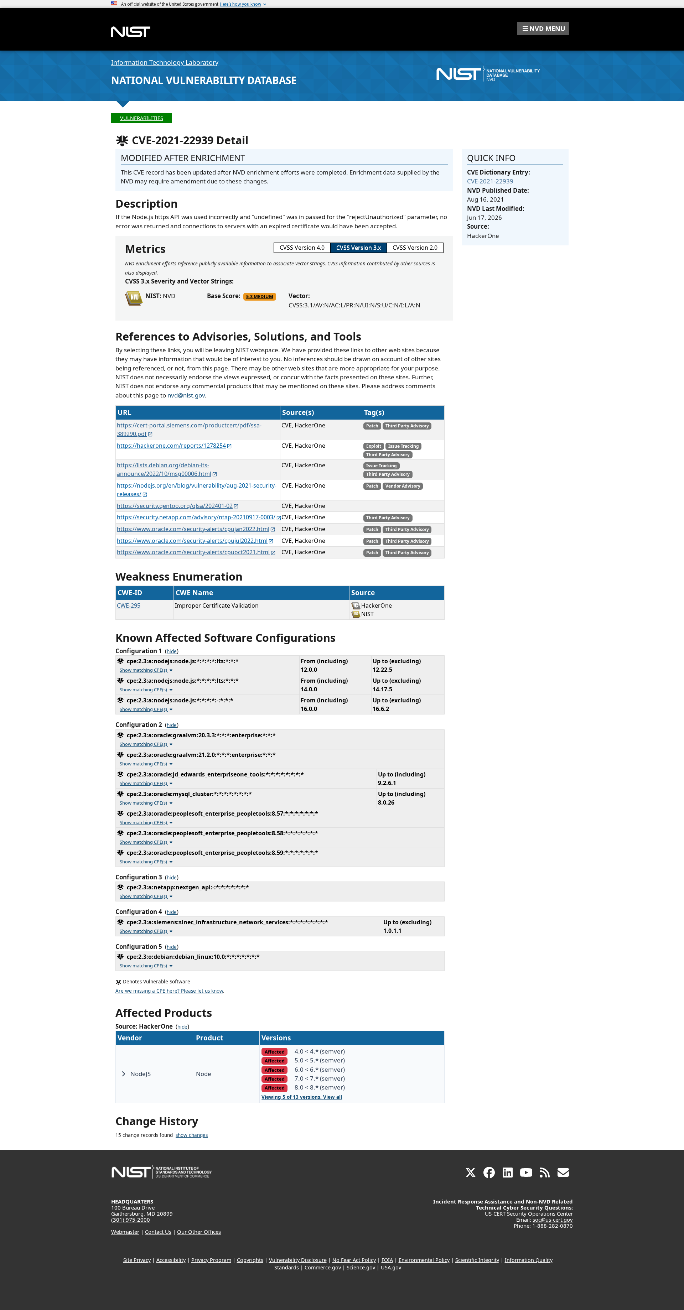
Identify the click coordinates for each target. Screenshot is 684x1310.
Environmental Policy (424, 1260)
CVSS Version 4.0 (302, 247)
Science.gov (361, 1267)
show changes (192, 1135)
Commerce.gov (323, 1267)
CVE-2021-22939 (490, 181)
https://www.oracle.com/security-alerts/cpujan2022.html (193, 529)
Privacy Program (211, 1260)
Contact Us (158, 1231)
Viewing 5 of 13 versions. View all (301, 1097)
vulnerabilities (141, 118)
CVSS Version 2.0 (415, 247)
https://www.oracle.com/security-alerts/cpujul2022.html (192, 541)
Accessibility (171, 1260)
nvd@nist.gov (186, 395)
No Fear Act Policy (354, 1260)
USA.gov (391, 1267)
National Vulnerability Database (204, 80)
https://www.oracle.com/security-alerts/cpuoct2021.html (193, 552)
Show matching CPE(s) (144, 670)
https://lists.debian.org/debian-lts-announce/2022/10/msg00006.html (164, 469)
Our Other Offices (199, 1231)
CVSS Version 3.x (358, 247)
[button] (543, 28)
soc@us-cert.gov (553, 1219)
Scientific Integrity (477, 1260)
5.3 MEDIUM (259, 296)
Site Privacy (137, 1260)
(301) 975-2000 (130, 1219)
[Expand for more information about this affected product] (123, 1074)
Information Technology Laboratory (164, 62)
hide (172, 651)
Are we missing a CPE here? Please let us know (169, 991)
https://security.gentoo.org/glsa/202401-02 (175, 506)
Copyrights (250, 1260)
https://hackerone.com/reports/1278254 (171, 445)
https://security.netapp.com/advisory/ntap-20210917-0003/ (196, 517)
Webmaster (125, 1231)
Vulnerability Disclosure (298, 1260)
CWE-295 (128, 605)
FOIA (387, 1260)
